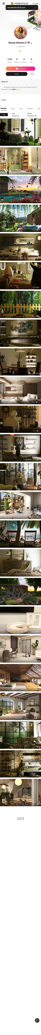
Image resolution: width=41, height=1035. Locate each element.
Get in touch (21, 69)
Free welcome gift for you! (16, 7)
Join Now (36, 3)
